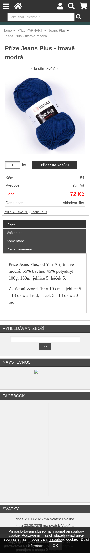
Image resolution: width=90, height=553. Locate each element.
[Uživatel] (60, 7)
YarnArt (78, 185)
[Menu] (6, 6)
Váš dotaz (14, 233)
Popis (11, 224)
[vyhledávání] (72, 7)
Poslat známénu (19, 249)
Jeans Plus (39, 212)
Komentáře (15, 241)
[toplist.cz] (45, 373)
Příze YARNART (16, 212)
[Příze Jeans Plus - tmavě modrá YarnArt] (45, 114)
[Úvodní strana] (18, 7)
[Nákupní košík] (83, 7)
